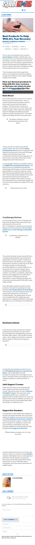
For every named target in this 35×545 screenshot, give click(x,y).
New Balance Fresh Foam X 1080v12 (19, 419)
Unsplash (8, 91)
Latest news (6, 15)
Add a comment (8, 491)
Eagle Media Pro (18, 89)
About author (8, 474)
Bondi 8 (29, 454)
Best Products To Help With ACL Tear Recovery (17, 37)
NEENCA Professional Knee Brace (17, 165)
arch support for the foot (18, 428)
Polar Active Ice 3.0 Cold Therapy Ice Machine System (17, 229)
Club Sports (6, 41)
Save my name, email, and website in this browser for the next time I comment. (17, 537)
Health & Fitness (14, 41)
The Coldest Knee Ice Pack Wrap (21, 290)
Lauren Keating (7, 43)
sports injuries (8, 57)
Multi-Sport (22, 41)
